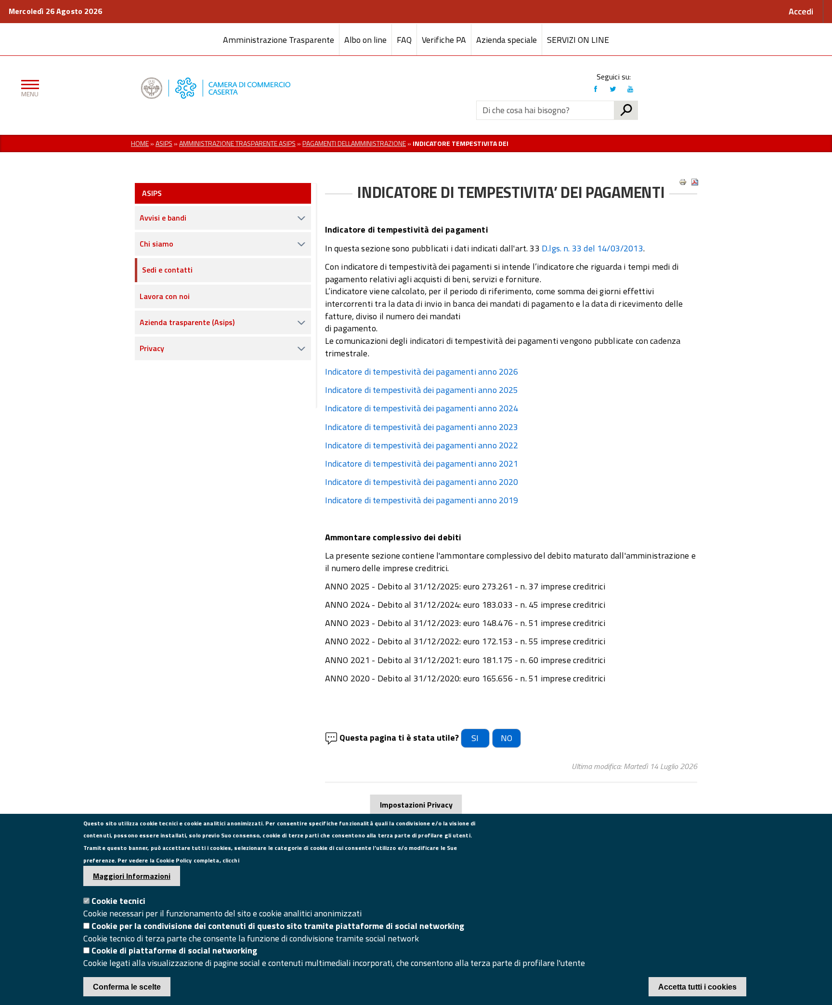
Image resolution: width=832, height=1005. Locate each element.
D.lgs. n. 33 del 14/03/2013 (592, 248)
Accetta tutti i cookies (697, 987)
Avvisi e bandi (163, 217)
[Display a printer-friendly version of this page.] (683, 182)
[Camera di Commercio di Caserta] (218, 88)
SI (475, 737)
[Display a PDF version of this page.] (695, 182)
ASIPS (152, 193)
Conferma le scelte (127, 987)
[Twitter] (613, 89)
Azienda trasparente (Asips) (187, 322)
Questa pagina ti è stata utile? (399, 737)
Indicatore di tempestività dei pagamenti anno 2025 (422, 389)
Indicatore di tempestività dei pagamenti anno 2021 (422, 463)
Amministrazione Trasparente (278, 39)
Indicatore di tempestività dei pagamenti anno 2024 (422, 408)
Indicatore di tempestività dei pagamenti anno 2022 (422, 445)
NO (506, 737)
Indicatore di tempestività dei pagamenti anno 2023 (422, 426)
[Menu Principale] (28, 88)
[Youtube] (630, 89)
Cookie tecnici (118, 901)
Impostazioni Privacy (416, 804)
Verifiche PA (444, 39)
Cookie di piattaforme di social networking (174, 950)
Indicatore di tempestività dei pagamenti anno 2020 (422, 481)
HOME (140, 143)
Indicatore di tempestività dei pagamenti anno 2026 (422, 371)
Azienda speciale (506, 39)
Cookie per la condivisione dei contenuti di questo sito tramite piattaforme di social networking (277, 925)
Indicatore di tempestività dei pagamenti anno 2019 (422, 500)
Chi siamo (156, 243)
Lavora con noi (165, 296)
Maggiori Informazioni (131, 876)
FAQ (404, 39)
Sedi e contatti (167, 269)
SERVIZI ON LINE (578, 39)
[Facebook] (595, 89)
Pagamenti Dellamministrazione (354, 143)
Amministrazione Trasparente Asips (237, 143)
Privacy (152, 348)
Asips (164, 143)
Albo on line (365, 39)
